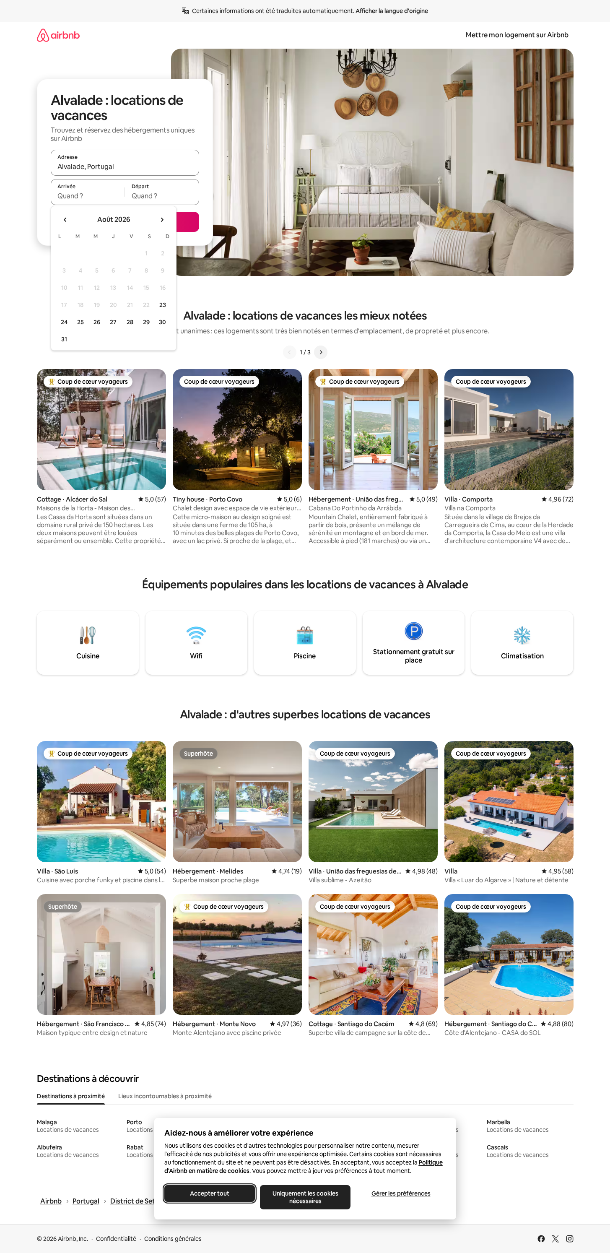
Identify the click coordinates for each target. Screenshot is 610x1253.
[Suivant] (320, 352)
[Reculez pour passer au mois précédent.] (65, 219)
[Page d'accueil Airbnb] (58, 35)
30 (162, 322)
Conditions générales (173, 1239)
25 (80, 322)
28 (130, 322)
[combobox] (124, 166)
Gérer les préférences (400, 1193)
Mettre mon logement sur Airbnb (517, 35)
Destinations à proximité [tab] (71, 1096)
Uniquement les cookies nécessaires (305, 1197)
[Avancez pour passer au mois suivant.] (161, 219)
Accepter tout (209, 1193)
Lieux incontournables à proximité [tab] (165, 1096)
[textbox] (87, 196)
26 (96, 322)
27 (113, 322)
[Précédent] (289, 352)
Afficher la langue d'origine (392, 11)
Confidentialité (116, 1239)
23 (162, 305)
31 (64, 339)
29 (146, 322)
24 (64, 322)
